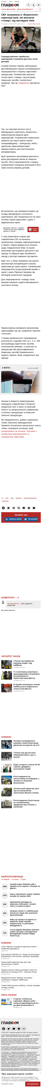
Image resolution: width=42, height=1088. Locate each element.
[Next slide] (40, 9)
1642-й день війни (8, 9)
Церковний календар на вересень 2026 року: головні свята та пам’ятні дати (23, 904)
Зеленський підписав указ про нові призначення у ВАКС (16, 963)
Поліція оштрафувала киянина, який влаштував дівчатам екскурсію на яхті (26, 743)
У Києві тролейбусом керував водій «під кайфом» (23, 663)
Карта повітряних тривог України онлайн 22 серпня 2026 (25, 895)
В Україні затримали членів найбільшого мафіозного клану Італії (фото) (26, 686)
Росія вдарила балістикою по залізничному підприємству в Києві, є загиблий (26, 803)
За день (23, 879)
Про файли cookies (7, 1084)
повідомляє (23, 83)
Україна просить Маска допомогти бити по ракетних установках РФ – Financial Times (19, 971)
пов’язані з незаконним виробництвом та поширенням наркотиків (19, 434)
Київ (12, 498)
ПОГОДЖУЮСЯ (32, 1084)
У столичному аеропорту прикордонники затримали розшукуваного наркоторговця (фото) (26, 675)
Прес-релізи (9, 995)
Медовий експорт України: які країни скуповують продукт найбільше (16, 979)
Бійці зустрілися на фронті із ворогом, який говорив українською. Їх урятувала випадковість (23, 923)
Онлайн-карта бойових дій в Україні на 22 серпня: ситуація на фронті (25, 886)
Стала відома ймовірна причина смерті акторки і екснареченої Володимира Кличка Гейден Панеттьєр (24, 933)
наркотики (5, 501)
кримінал (18, 498)
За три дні (15, 879)
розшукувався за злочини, (14, 431)
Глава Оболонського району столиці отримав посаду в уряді (20, 986)
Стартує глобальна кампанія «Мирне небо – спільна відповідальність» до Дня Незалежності (26, 1002)
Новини (6, 737)
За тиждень (5, 879)
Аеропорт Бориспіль (30, 498)
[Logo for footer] (10, 1024)
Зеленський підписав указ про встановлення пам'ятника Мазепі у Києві (26, 790)
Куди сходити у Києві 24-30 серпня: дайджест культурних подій (26, 767)
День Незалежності (25, 9)
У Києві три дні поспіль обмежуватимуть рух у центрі (24, 755)
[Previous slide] (36, 9)
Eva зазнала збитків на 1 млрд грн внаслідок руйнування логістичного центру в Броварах (20, 955)
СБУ (7, 498)
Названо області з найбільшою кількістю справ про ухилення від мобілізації (24, 913)
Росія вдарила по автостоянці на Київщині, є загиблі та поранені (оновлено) (26, 779)
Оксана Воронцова (34, 24)
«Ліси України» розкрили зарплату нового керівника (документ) (19, 948)
